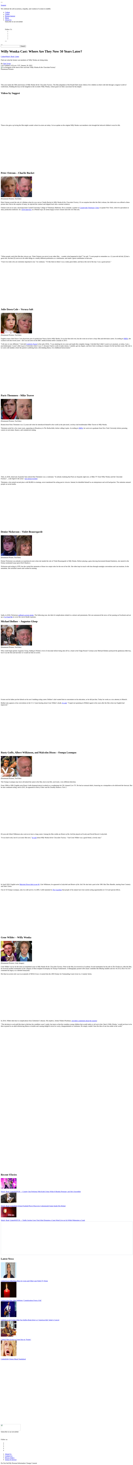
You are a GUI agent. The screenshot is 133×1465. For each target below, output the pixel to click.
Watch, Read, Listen (12, 56)
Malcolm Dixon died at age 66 (29, 884)
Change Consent (31, 1463)
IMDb (126, 339)
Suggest (3, 5)
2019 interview (27, 209)
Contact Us (8, 1456)
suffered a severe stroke (26, 615)
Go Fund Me (8, 617)
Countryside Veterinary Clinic (89, 208)
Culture (3, 56)
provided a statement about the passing (84, 1021)
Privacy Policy (10, 1458)
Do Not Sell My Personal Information (13, 1463)
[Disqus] (66, 1055)
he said (64, 703)
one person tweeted (31, 479)
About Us (8, 1454)
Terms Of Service (11, 1460)
